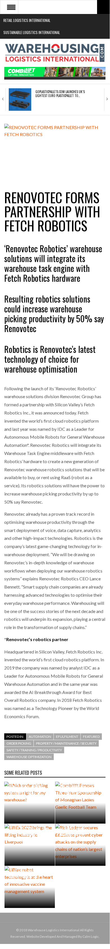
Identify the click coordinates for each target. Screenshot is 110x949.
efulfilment (67, 736)
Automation (40, 736)
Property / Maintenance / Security (66, 743)
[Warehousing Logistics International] (54, 53)
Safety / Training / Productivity (34, 750)
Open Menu (11, 7)
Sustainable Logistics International (31, 32)
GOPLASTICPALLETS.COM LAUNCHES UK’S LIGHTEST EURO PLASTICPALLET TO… (60, 93)
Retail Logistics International (26, 20)
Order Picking (18, 743)
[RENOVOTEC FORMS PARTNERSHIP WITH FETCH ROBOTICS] (54, 151)
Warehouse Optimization (28, 757)
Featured (91, 736)
